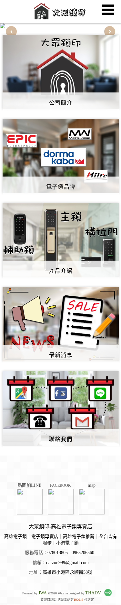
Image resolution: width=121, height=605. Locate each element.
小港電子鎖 (67, 543)
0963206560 (83, 552)
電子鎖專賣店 (44, 536)
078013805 (57, 552)
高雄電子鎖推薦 (79, 536)
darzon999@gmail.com (67, 562)
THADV (93, 593)
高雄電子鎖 (15, 536)
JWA (42, 593)
